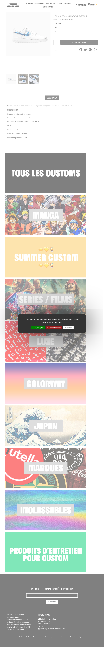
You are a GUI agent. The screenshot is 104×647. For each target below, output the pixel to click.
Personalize (68, 328)
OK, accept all (38, 328)
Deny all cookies (54, 328)
